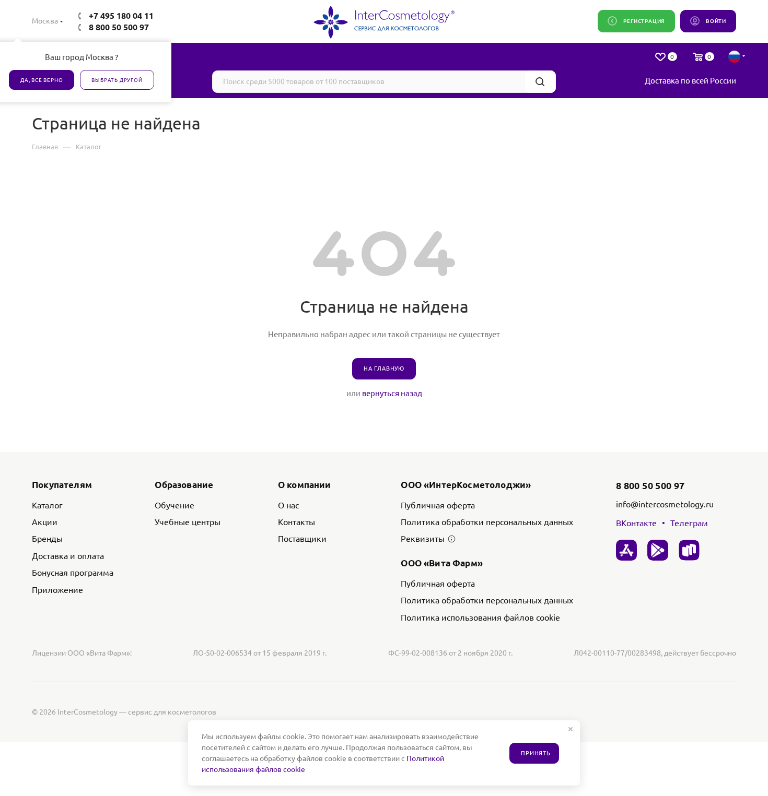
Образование (184, 485)
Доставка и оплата (68, 556)
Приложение (57, 590)
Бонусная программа (72, 572)
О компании (304, 485)
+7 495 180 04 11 (121, 15)
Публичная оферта (438, 505)
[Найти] (540, 81)
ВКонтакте (636, 523)
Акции (44, 522)
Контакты (296, 522)
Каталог (47, 505)
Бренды (47, 538)
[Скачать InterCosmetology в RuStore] (689, 550)
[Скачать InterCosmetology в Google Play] (657, 550)
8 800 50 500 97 (119, 27)
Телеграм (689, 523)
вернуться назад (392, 393)
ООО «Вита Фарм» (442, 563)
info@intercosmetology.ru (665, 504)
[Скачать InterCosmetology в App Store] (626, 550)
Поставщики (302, 538)
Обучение (174, 505)
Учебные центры (187, 522)
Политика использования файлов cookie (480, 617)
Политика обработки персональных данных (487, 522)
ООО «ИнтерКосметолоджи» (466, 485)
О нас (288, 505)
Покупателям (62, 485)
